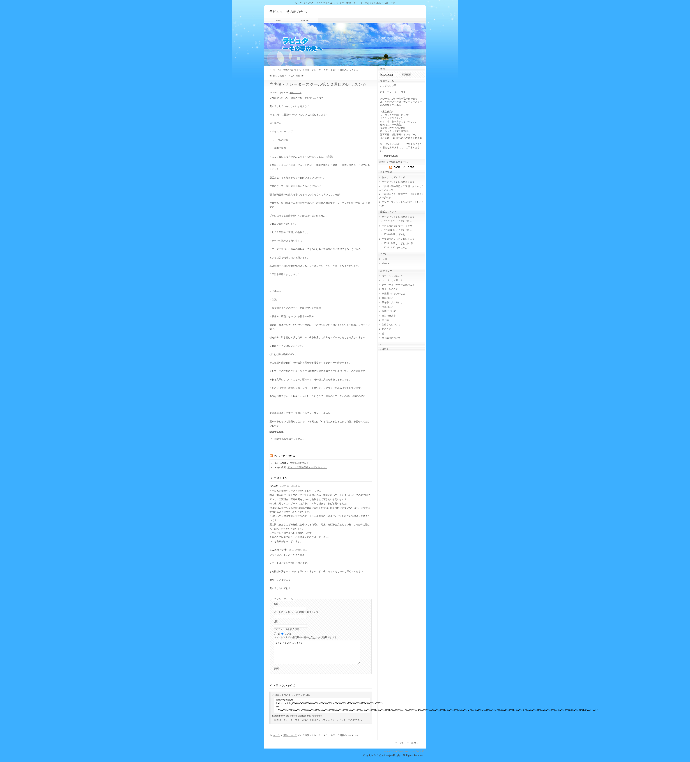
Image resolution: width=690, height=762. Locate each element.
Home (278, 20)
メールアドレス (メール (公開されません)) (296, 612)
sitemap (305, 20)
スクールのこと (390, 289)
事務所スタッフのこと (393, 293)
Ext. (417, 751)
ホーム (276, 70)
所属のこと (388, 307)
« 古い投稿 (294, 76)
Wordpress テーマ (406, 751)
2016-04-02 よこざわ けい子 (398, 230)
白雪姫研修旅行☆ (299, 463)
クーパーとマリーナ (392, 280)
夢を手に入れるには (392, 302)
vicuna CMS (390, 751)
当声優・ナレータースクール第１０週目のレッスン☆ (302, 720)
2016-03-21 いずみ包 (394, 234)
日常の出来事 (389, 315)
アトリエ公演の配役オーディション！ (307, 467)
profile (385, 259)
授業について (290, 70)
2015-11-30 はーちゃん (396, 247)
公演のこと (388, 298)
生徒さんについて (391, 324)
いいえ (287, 633)
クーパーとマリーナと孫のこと (398, 284)
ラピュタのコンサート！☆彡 (397, 225)
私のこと (386, 329)
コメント (306, 637)
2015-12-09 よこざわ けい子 (398, 243)
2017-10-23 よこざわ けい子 (398, 221)
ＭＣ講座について (391, 338)
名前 (276, 604)
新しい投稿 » (279, 76)
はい (279, 633)
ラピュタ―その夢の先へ (288, 11)
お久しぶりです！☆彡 (393, 177)
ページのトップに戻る (406, 743)
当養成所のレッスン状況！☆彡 (398, 239)
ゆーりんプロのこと (392, 275)
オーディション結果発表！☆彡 (398, 181)
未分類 (385, 320)
